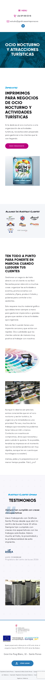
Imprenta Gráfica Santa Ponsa (23, 671)
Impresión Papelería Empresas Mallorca (21, 675)
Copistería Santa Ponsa (6, 671)
